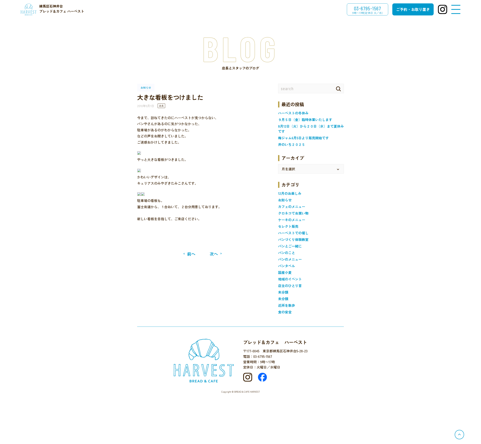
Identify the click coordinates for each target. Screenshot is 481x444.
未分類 (283, 292)
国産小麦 (285, 272)
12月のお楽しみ (289, 193)
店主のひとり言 (290, 285)
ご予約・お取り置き (413, 9)
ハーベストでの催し (293, 232)
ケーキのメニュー (291, 219)
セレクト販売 (288, 226)
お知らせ (285, 199)
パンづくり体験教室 (293, 239)
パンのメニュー (290, 259)
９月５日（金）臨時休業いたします (305, 119)
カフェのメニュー (291, 206)
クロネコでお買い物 (293, 213)
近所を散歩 (286, 305)
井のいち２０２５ (291, 144)
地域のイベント (290, 278)
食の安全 (285, 311)
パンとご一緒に (290, 246)
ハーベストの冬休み (293, 112)
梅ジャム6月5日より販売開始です (303, 137)
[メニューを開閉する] (455, 9)
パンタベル (286, 265)
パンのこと (286, 252)
